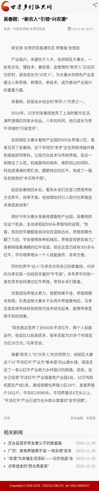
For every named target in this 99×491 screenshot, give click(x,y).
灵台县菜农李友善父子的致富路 (35, 443)
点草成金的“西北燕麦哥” (28, 466)
